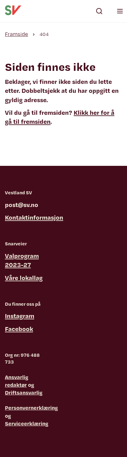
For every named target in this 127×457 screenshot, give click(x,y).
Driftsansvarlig (24, 392)
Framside (16, 33)
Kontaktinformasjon (34, 217)
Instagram (19, 316)
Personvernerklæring (31, 407)
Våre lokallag (24, 278)
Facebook (19, 329)
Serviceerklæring (26, 423)
